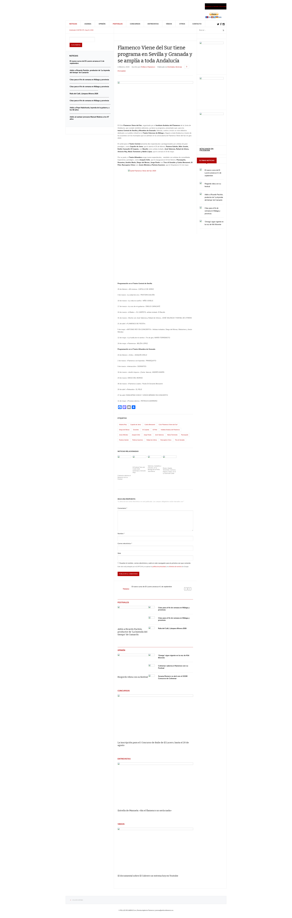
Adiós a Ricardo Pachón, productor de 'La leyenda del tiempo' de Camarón (132, 632)
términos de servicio (175, 566)
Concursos (135, 24)
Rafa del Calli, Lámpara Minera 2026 (172, 628)
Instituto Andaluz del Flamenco (170, 430)
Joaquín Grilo (136, 435)
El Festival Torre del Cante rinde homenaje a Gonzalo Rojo (139, 469)
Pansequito (184, 435)
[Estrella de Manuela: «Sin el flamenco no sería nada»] (155, 785)
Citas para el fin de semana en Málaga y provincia (212, 211)
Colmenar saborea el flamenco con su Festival (124, 477)
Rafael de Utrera (152, 440)
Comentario (122, 508)
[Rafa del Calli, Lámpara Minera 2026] (152, 630)
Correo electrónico (125, 543)
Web (119, 553)
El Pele (155, 430)
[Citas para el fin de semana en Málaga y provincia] (152, 609)
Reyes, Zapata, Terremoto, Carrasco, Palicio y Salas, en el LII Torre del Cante (169, 470)
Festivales (118, 24)
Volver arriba (77, 900)
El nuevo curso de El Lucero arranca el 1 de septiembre (152, 586)
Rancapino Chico (165, 440)
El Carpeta (145, 430)
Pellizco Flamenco (148, 67)
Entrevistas (153, 24)
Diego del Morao (124, 430)
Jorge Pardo (147, 435)
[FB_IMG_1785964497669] (212, 79)
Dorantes (136, 430)
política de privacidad (159, 566)
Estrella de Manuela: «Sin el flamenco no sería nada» (145, 810)
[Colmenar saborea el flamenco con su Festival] (152, 667)
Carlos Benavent (150, 424)
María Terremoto (172, 435)
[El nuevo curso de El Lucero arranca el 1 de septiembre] (201, 169)
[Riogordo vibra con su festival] (133, 663)
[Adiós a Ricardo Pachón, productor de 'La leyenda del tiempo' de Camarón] (133, 615)
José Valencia (159, 435)
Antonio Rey (123, 424)
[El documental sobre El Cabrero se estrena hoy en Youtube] (155, 850)
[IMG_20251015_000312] (212, 43)
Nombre (121, 533)
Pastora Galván (124, 440)
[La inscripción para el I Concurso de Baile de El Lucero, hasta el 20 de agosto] (155, 716)
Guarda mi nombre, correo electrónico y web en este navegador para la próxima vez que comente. (155, 563)
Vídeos (169, 24)
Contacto (196, 24)
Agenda (87, 24)
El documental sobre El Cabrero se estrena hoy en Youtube (148, 875)
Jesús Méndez (123, 435)
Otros (182, 24)
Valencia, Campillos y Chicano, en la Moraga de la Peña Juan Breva (154, 468)
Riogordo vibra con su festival (133, 677)
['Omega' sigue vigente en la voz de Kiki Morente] (152, 657)
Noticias (73, 24)
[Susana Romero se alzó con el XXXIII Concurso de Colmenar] (152, 678)
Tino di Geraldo (180, 440)
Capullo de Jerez (135, 424)
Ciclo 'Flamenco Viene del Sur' (168, 424)
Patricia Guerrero (137, 440)
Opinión (102, 24)
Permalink (122, 71)
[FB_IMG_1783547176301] (212, 114)
